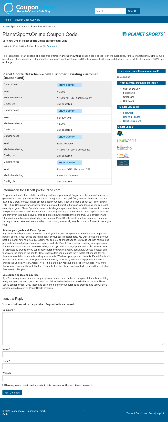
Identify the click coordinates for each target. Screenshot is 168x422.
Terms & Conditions (136, 413)
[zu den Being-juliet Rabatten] (123, 162)
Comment (8, 309)
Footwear (128, 112)
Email (6, 361)
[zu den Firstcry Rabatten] (123, 155)
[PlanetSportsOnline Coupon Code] (143, 33)
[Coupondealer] (29, 7)
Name (6, 349)
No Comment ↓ (51, 46)
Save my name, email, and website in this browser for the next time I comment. (49, 385)
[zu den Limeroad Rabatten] (126, 140)
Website (6, 373)
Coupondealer (18, 411)
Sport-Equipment (132, 120)
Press (152, 413)
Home (8, 19)
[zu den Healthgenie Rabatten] (124, 147)
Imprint (160, 413)
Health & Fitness (131, 116)
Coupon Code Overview (27, 19)
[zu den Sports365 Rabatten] (120, 133)
